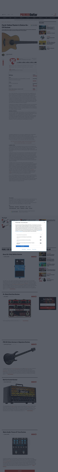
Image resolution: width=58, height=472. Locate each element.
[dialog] (29, 236)
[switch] (40, 237)
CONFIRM (22, 246)
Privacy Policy (34, 249)
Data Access (29, 249)
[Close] (45, 223)
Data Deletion (24, 249)
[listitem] (29, 234)
